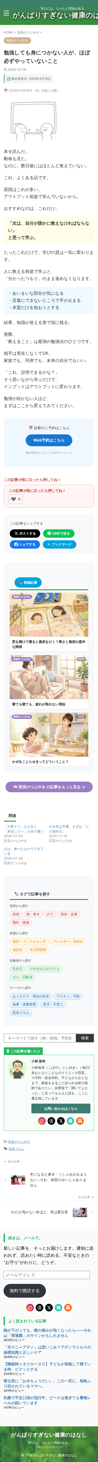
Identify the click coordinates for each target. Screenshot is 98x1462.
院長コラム (21, 1013)
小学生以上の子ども (45, 969)
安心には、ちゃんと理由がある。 (49, 1442)
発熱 (16, 914)
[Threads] (51, 1121)
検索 (85, 1037)
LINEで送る (61, 533)
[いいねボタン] (13, 499)
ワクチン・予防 (68, 996)
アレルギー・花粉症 (68, 941)
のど (50, 914)
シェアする (27, 544)
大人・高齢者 (23, 977)
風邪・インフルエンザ (29, 941)
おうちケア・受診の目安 (31, 996)
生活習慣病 (38, 950)
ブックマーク (62, 544)
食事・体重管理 (24, 1004)
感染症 (18, 950)
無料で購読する (25, 1290)
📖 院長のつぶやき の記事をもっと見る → (49, 786)
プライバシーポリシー (49, 1447)
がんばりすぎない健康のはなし (49, 1435)
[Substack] (80, 1121)
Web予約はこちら (49, 440)
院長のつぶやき (19, 1142)
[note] (70, 1121)
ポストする (27, 533)
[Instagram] (42, 1121)
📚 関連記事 (28, 582)
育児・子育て (53, 1004)
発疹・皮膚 (69, 914)
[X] (61, 1121)
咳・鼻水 (33, 914)
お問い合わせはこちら (61, 1108)
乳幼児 (18, 969)
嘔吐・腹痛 (21, 922)
